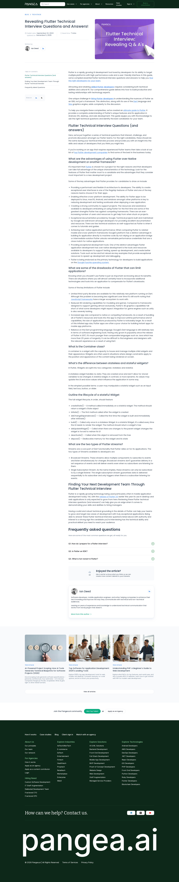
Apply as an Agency (115, 711)
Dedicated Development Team (37, 789)
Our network (30, 753)
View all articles (90, 692)
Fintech (60, 760)
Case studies (119, 4)
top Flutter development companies (90, 152)
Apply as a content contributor (37, 769)
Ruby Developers (128, 777)
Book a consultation (145, 4)
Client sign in (67, 735)
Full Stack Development (99, 756)
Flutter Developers (129, 781)
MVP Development (97, 763)
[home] (31, 4)
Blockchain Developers (131, 784)
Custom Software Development (37, 782)
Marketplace (62, 774)
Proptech (61, 767)
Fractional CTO (31, 793)
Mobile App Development (100, 760)
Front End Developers (130, 770)
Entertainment (63, 756)
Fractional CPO (31, 796)
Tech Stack (36, 14)
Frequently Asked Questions (35, 87)
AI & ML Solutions (97, 746)
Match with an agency (86, 735)
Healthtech (61, 763)
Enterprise (61, 777)
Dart (135, 101)
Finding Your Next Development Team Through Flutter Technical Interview (42, 82)
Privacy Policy (87, 862)
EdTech (60, 753)
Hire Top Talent (92, 711)
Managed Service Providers (100, 781)
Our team (28, 749)
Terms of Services (70, 862)
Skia (70, 104)
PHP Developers (128, 767)
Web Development (97, 774)
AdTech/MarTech (64, 746)
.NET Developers (128, 756)
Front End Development (99, 753)
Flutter (89, 166)
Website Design (96, 770)
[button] (72, 4)
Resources (109, 4)
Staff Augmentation (97, 777)
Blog (27, 14)
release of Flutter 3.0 (108, 496)
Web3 (59, 781)
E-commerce (62, 749)
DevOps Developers (130, 753)
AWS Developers (128, 749)
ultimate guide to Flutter (134, 110)
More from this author (80, 614)
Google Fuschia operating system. (93, 262)
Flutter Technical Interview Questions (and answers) (40, 76)
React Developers (129, 760)
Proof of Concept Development (102, 767)
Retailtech (61, 770)
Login (27, 773)
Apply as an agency (32, 766)
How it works (30, 735)
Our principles (30, 746)
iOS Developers (128, 763)
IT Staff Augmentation (34, 786)
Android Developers (129, 746)
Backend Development (99, 749)
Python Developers (129, 774)
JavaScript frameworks (82, 299)
